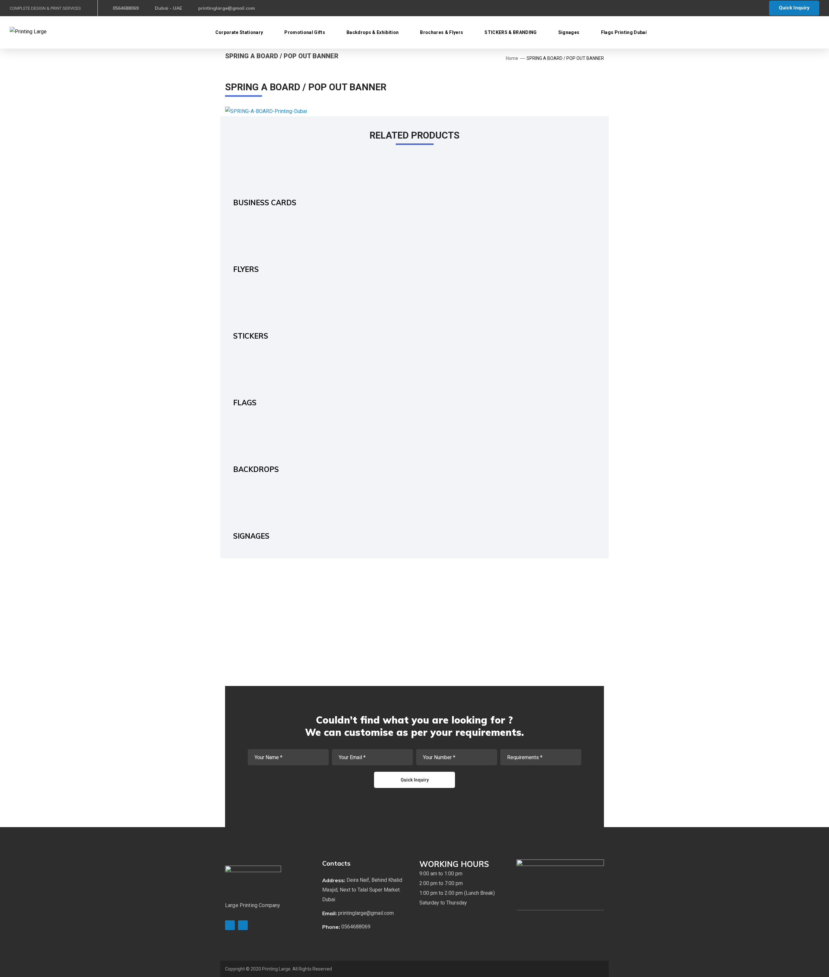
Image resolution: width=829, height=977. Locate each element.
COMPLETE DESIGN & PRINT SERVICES (45, 8)
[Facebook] (243, 925)
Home (512, 58)
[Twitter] (230, 925)
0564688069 (126, 8)
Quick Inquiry (794, 8)
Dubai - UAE (168, 8)
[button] (365, 889)
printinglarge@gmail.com (226, 8)
